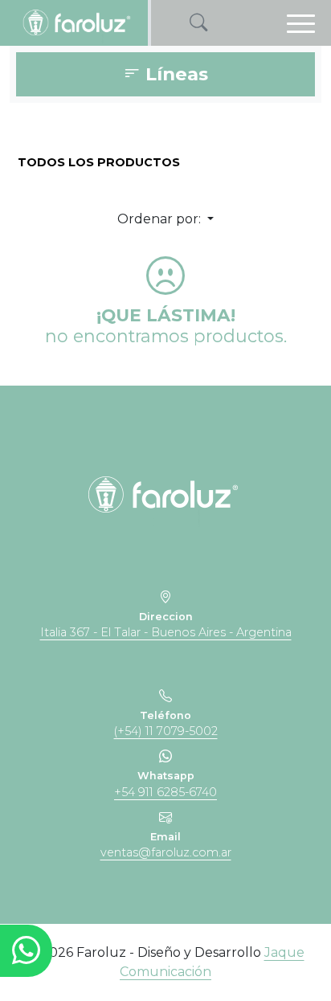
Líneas (174, 74)
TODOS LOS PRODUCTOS (99, 162)
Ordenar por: (160, 219)
